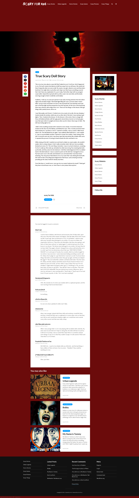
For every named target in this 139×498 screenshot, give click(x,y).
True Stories (98, 119)
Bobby (66, 407)
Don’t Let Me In (51, 475)
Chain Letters (98, 145)
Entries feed (100, 472)
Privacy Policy (75, 484)
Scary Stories (51, 4)
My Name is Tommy (72, 434)
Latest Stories (66, 430)
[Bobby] (45, 413)
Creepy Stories (99, 112)
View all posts (48, 199)
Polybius (83, 465)
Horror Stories (73, 4)
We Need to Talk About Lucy (54, 478)
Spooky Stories (99, 132)
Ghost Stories (98, 109)
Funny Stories (98, 138)
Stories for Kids (99, 115)
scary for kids (38, 80)
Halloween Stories (68, 404)
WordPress (80, 492)
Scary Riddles (98, 122)
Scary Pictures (94, 4)
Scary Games (84, 4)
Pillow (86, 468)
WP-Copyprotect (16, 497)
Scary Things (105, 4)
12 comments (54, 80)
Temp (37, 72)
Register (99, 465)
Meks (71, 492)
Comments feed (101, 475)
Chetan (10, 497)
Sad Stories (98, 135)
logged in (45, 224)
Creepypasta (98, 142)
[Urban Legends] (45, 386)
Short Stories (98, 125)
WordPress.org (100, 478)
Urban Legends (62, 4)
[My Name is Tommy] (45, 439)
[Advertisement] (69, 20)
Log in (98, 468)
